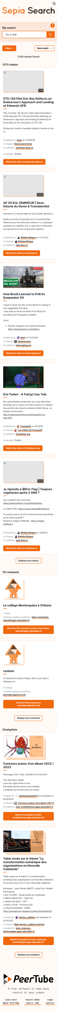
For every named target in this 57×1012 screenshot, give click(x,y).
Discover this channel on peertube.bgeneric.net (28, 704)
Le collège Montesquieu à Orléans (27, 605)
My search (9, 27)
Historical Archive (23, 144)
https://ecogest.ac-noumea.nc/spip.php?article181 (27, 911)
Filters (8, 48)
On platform (9, 147)
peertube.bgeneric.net (14, 694)
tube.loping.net (23, 345)
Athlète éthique (28, 237)
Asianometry (24, 341)
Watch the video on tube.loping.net (23, 353)
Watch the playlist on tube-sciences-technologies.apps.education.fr (28, 940)
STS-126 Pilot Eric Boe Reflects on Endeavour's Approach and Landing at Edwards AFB (28, 102)
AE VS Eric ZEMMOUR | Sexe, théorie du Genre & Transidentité (26, 204)
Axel (22, 337)
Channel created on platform (17, 617)
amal (19, 140)
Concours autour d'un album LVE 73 (36, 803)
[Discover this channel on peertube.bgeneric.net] (28, 654)
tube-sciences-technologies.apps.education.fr (19, 930)
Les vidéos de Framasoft (30, 430)
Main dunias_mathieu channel (29, 924)
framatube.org (23, 434)
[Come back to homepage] (28, 10)
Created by (8, 796)
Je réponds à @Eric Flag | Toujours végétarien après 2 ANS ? (27, 490)
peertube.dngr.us (24, 147)
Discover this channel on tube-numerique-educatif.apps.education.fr (28, 629)
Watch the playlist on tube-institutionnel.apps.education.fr (28, 816)
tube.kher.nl (22, 245)
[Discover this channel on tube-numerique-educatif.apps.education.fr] (28, 588)
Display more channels (28, 718)
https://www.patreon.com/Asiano (23, 329)
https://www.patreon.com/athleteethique (22, 503)
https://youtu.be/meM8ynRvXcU (33, 508)
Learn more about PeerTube (11, 1001)
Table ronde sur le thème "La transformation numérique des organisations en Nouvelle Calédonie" (24, 864)
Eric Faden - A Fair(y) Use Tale (24, 394)
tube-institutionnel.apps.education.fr (34, 807)
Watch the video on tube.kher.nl (21, 253)
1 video (6, 613)
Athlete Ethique (25, 241)
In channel (8, 144)
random (8, 671)
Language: (8, 154)
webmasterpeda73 (28, 796)
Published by (9, 140)
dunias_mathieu (27, 917)
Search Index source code (33, 1001)
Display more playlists (29, 954)
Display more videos (28, 560)
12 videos (7, 687)
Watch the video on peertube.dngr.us (24, 161)
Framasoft (25, 426)
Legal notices (50, 1001)
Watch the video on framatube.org (23, 448)
